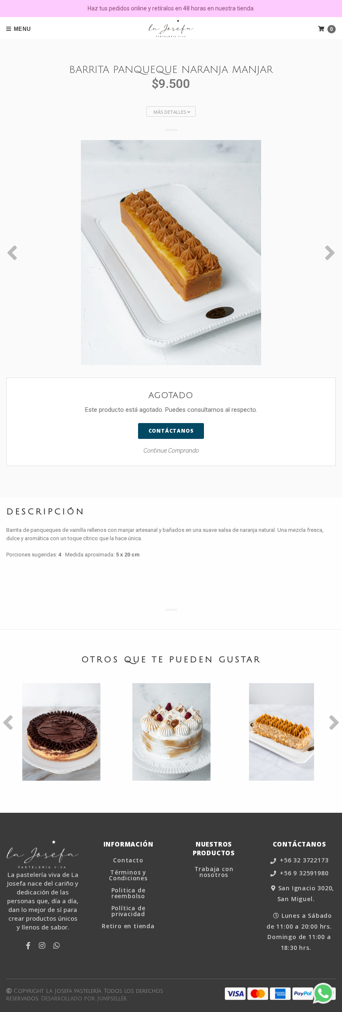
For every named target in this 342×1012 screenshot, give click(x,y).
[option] (171, 252)
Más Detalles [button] (170, 112)
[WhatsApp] (56, 946)
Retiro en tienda (128, 926)
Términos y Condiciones (128, 875)
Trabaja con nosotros (214, 872)
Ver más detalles (61, 755)
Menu (21, 29)
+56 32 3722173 (303, 860)
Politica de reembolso (128, 893)
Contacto (128, 860)
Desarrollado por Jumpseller (84, 999)
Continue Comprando (171, 450)
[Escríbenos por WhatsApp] (323, 993)
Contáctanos (171, 430)
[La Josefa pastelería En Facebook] (28, 946)
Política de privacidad (128, 911)
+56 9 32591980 (303, 873)
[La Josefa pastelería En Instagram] (42, 946)
